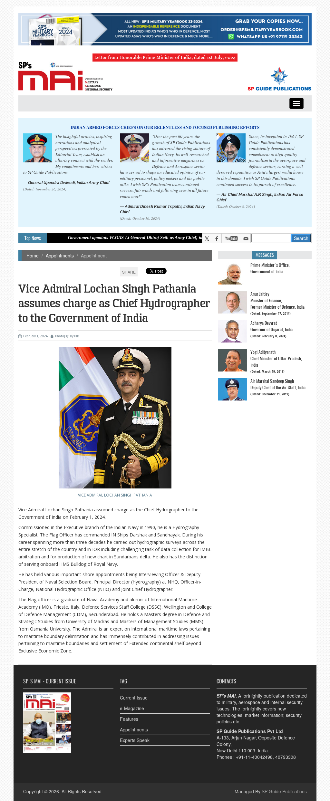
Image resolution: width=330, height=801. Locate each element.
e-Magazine (132, 708)
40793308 (285, 757)
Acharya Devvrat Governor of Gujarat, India (271, 326)
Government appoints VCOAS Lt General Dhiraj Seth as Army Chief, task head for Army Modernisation (141, 237)
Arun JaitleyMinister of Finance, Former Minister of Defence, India (277, 300)
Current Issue (134, 697)
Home (32, 255)
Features (129, 719)
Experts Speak (135, 740)
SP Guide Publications (284, 791)
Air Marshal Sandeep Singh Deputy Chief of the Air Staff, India (278, 384)
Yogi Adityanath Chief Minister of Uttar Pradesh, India (276, 358)
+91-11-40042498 (254, 757)
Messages (265, 255)
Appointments (60, 255)
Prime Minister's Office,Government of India (270, 268)
